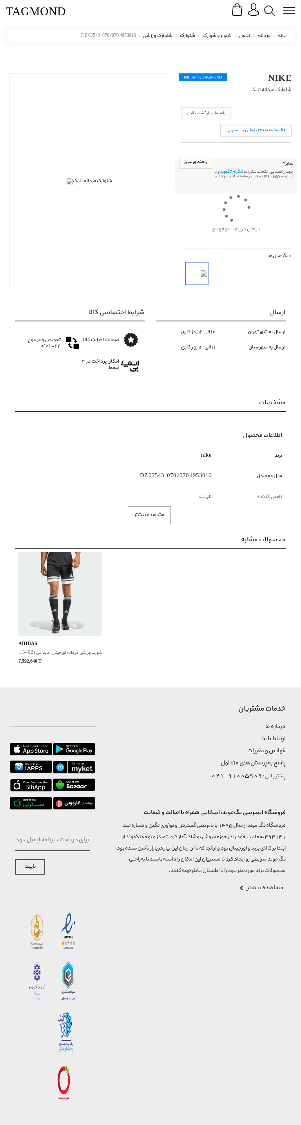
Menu (285, 4)
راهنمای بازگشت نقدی (205, 113)
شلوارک (187, 36)
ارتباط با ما (274, 739)
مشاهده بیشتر (149, 515)
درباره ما (275, 726)
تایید (30, 866)
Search (268, 4)
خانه (282, 36)
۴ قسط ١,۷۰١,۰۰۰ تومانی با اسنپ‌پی (255, 130)
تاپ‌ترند (205, 497)
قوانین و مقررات (266, 751)
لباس (244, 36)
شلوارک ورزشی (157, 36)
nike (280, 78)
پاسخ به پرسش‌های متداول (253, 763)
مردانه (264, 36)
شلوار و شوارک (217, 36)
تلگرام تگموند (231, 172)
